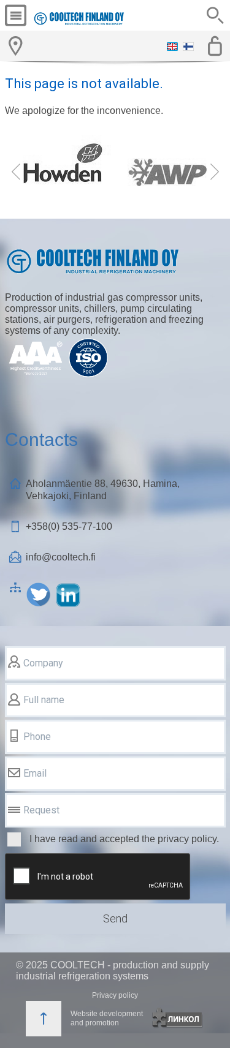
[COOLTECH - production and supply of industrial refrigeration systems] (79, 18)
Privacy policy (115, 995)
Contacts (41, 439)
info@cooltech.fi (61, 557)
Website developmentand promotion (107, 1018)
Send (115, 918)
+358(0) (69, 526)
